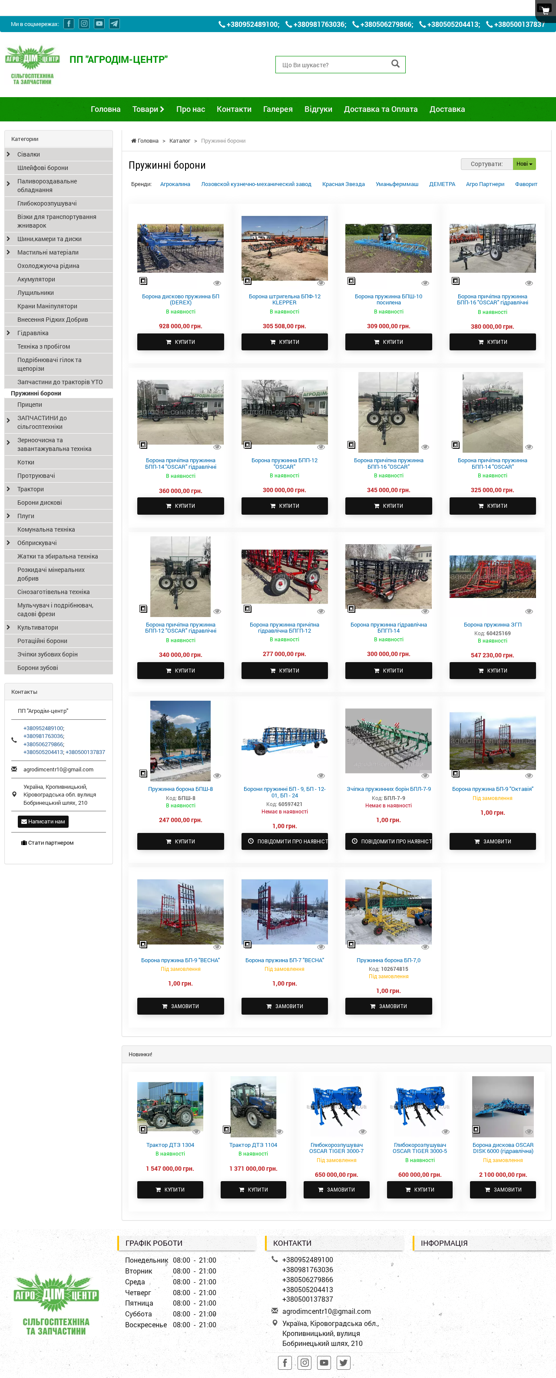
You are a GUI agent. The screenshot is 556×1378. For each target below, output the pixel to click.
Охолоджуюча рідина (48, 265)
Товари (146, 109)
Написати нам (46, 821)
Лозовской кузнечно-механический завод (256, 184)
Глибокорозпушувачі (47, 203)
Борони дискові (39, 502)
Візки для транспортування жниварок (56, 220)
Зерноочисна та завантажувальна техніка (54, 444)
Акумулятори (36, 279)
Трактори (30, 489)
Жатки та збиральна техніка (57, 556)
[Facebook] (68, 23)
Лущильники (35, 292)
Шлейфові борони (42, 167)
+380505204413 (452, 24)
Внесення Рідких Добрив (52, 319)
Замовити (495, 841)
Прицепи (29, 404)
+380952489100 (252, 24)
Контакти (234, 109)
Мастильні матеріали (48, 252)
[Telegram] (114, 23)
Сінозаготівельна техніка (53, 592)
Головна (106, 109)
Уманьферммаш (397, 184)
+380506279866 (386, 24)
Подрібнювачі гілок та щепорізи (49, 364)
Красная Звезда (343, 184)
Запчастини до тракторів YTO (60, 382)
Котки (25, 462)
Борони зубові (37, 667)
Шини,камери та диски (49, 239)
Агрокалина (175, 184)
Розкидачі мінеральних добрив (51, 573)
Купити (183, 342)
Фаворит (526, 184)
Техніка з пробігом (43, 346)
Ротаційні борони (42, 641)
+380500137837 (519, 24)
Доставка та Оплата (381, 109)
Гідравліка (33, 333)
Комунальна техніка (46, 529)
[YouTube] (99, 23)
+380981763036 (319, 24)
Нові (522, 163)
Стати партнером (50, 842)
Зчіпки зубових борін (47, 654)
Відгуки (318, 109)
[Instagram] (84, 23)
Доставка (447, 109)
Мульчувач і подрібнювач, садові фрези (55, 609)
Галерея (278, 109)
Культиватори (37, 627)
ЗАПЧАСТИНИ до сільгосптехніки (42, 422)
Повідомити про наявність (291, 841)
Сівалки (28, 154)
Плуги (25, 516)
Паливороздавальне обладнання (47, 185)
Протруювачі (36, 475)
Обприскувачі (37, 543)
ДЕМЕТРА (442, 184)
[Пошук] (395, 64)
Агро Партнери (485, 184)
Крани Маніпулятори (47, 306)
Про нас (190, 109)
